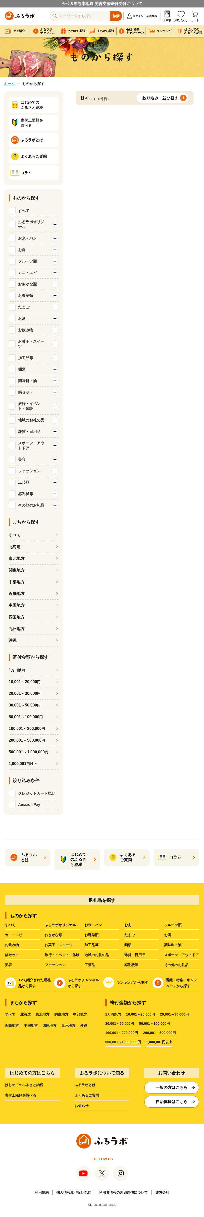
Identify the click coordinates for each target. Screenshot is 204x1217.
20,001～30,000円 (174, 1014)
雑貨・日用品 (134, 955)
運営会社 (162, 1192)
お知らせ (82, 1106)
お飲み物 (12, 945)
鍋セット (12, 955)
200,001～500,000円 (159, 1033)
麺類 (127, 945)
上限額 (167, 20)
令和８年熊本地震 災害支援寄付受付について (102, 3)
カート (195, 20)
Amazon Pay (29, 804)
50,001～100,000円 (154, 1023)
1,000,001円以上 (159, 1042)
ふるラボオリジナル (60, 925)
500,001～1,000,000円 (123, 1042)
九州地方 (17, 629)
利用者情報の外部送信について (123, 1192)
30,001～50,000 (25, 705)
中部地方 (17, 582)
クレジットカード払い (36, 793)
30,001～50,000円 (119, 1023)
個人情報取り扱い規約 (73, 1192)
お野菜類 (92, 935)
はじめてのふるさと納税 (24, 1085)
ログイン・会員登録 (145, 15)
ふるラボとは (85, 1085)
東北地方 (17, 558)
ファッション (55, 965)
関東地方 (17, 570)
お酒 (167, 935)
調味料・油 (173, 945)
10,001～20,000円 (140, 1014)
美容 (8, 965)
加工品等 (92, 945)
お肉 (127, 925)
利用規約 (42, 1192)
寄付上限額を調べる (20, 1095)
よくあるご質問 (87, 1095)
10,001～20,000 (25, 682)
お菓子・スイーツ (59, 945)
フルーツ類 (173, 925)
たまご (129, 935)
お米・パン (93, 925)
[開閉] (54, 224)
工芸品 (90, 965)
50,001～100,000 (26, 717)
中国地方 (17, 605)
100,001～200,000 (27, 728)
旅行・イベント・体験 (62, 955)
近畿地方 (17, 593)
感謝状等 (131, 965)
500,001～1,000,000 (28, 752)
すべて (23, 210)
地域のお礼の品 (97, 955)
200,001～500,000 (27, 740)
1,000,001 (23, 764)
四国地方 (17, 617)
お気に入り (181, 20)
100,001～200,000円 (121, 1033)
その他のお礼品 (176, 965)
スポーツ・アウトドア (181, 955)
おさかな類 (53, 935)
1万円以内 (113, 1014)
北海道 (15, 547)
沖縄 (13, 640)
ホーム (9, 83)
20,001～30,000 (25, 693)
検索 (116, 16)
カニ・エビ (13, 935)
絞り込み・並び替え (160, 98)
